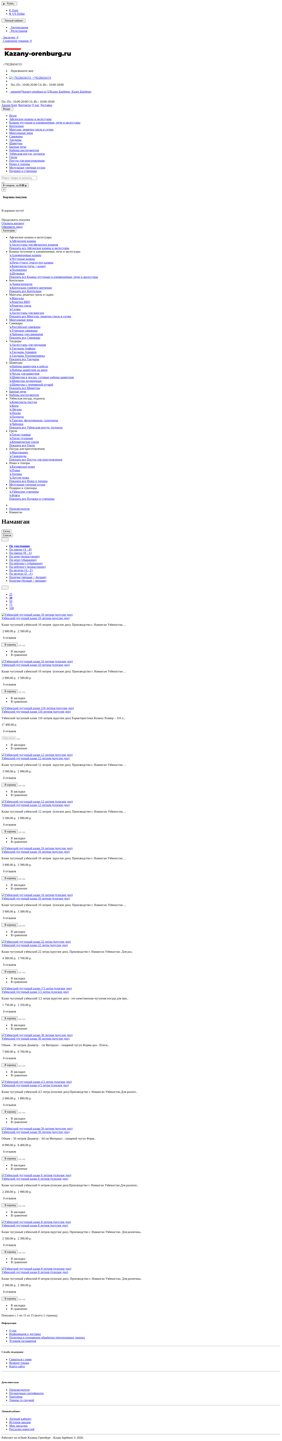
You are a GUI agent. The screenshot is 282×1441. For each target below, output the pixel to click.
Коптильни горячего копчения (30, 287)
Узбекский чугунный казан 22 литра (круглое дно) (35, 945)
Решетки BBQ (19, 302)
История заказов (20, 1422)
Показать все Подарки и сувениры (31, 498)
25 (10, 594)
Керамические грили (24, 441)
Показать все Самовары (24, 337)
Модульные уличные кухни (27, 167)
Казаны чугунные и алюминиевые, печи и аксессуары (44, 122)
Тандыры (15, 139)
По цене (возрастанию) (24, 556)
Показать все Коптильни (25, 291)
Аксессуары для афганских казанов (33, 244)
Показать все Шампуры (24, 388)
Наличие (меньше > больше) (27, 577)
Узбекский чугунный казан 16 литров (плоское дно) (36, 898)
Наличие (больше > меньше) (27, 580)
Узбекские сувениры (24, 491)
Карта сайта (17, 1366)
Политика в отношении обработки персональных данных (47, 1337)
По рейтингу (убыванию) (26, 563)
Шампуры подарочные (25, 381)
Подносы (16, 416)
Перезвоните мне (21, 70)
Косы (14, 405)
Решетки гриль (20, 305)
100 (11, 608)
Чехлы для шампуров (24, 373)
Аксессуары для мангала (26, 312)
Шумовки (17, 273)
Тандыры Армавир (23, 352)
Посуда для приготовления (27, 160)
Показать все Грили (22, 445)
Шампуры (15, 143)
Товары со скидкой (21, 1400)
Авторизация (18, 27)
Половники (18, 269)
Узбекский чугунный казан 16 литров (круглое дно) (35, 851)
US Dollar (17, 13)
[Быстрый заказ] (19, 645)
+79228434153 (41, 77)
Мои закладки (18, 1425)
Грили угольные (21, 438)
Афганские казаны (22, 241)
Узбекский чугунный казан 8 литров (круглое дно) (35, 1225)
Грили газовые (20, 434)
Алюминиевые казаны (25, 255)
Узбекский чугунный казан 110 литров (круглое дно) (36, 711)
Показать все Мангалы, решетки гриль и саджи (40, 316)
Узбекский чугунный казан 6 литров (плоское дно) (35, 1178)
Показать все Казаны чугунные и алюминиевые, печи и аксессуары (53, 277)
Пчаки (14, 470)
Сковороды (17, 456)
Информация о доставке (25, 1334)
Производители (19, 508)
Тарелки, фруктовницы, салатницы (33, 420)
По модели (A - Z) (21, 570)
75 (10, 604)
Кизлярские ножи (22, 466)
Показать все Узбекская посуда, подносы (36, 427)
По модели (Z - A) (21, 573)
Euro (13, 10)
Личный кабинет (20, 1418)
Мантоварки (18, 452)
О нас (13, 1330)
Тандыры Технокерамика (27, 355)
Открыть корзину (13, 223)
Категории (9, 230)
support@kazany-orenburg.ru (27, 91)
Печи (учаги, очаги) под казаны (31, 262)
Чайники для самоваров (26, 334)
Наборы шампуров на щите (28, 370)
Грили (13, 157)
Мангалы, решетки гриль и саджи (31, 129)
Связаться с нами (20, 1359)
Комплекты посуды (23, 402)
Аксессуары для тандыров (27, 344)
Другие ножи (19, 477)
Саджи (15, 309)
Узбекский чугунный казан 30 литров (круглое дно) (35, 1038)
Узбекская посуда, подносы (27, 153)
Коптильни (16, 126)
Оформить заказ (12, 226)
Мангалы (16, 298)
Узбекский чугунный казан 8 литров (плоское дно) (35, 1272)
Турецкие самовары (23, 330)
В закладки (17, 651)
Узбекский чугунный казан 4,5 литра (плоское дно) (35, 1085)
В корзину (9, 644)
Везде (13, 115)
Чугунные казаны (22, 258)
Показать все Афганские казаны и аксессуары (39, 248)
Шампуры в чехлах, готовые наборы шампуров (41, 377)
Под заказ (9, 738)
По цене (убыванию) (22, 560)
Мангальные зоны (21, 133)
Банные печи (17, 146)
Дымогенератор (20, 284)
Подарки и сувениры (23, 171)
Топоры (15, 474)
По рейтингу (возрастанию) (27, 566)
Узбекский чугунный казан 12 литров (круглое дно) (35, 758)
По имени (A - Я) (20, 549)
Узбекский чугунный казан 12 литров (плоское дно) (36, 805)
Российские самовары (24, 327)
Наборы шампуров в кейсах (28, 366)
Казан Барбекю (80, 91)
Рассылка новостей (21, 1429)
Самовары (16, 136)
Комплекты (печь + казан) (27, 266)
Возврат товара (19, 1362)
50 (10, 601)
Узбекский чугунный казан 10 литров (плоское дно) (36, 664)
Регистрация (18, 30)
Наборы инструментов (24, 150)
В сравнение (18, 654)
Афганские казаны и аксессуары (30, 119)
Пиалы (15, 413)
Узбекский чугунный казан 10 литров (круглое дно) (35, 618)
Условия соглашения (22, 1341)
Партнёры (15, 1396)
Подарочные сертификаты (26, 1393)
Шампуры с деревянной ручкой (31, 384)
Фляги (14, 495)
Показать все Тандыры (24, 359)
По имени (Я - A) (20, 553)
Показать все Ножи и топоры (28, 481)
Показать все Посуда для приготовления (35, 459)
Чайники (16, 424)
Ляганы (15, 409)
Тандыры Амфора (22, 348)
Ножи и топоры (19, 164)
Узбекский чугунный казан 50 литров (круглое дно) (35, 1132)
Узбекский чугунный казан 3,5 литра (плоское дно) (35, 991)
